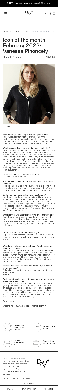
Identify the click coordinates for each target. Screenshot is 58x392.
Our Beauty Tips (20, 32)
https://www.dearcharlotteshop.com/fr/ (28, 306)
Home (6, 32)
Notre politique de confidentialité (16, 378)
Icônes (7, 127)
